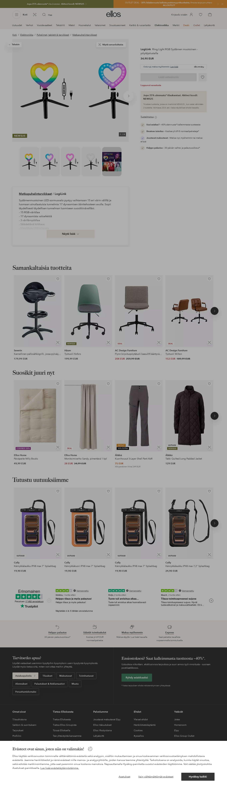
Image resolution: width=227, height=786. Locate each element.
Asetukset (124, 776)
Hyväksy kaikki (198, 776)
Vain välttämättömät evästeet (155, 776)
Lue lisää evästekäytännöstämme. (59, 768)
